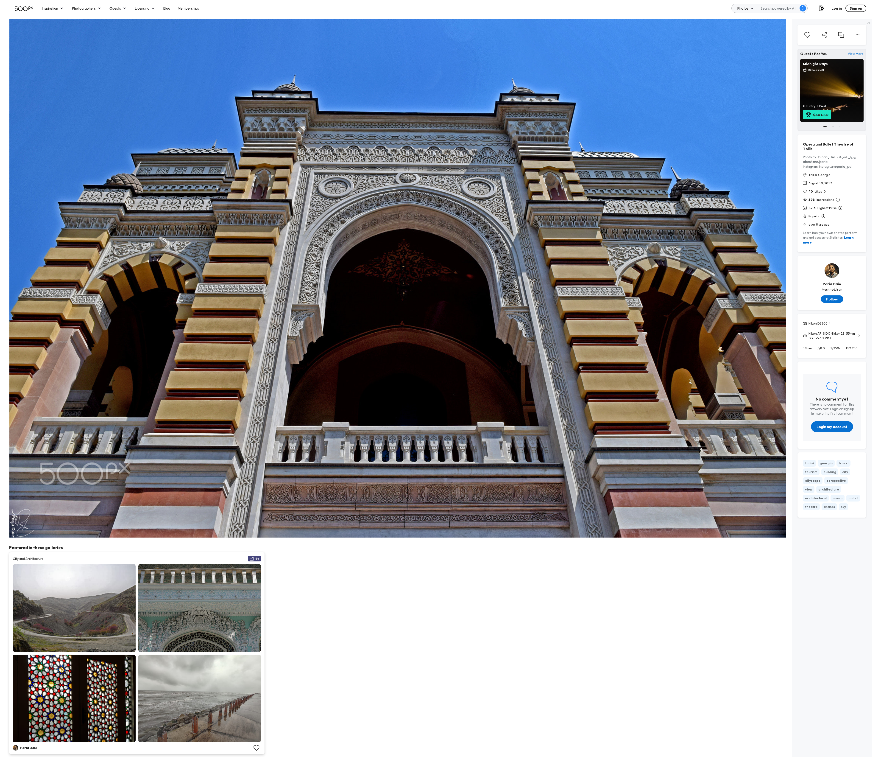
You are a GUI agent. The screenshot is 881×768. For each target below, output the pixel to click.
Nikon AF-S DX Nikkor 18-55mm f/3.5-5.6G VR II (832, 335)
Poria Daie (832, 284)
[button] (802, 8)
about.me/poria (815, 161)
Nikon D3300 (818, 323)
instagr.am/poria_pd (835, 166)
